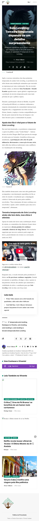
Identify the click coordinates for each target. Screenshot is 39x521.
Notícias (30, 399)
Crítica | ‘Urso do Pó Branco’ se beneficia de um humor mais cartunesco (18, 405)
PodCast (16, 476)
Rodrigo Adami (8, 411)
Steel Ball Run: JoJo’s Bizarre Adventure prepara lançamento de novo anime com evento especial (19, 307)
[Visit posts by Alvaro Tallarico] (4, 347)
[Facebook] (22, 346)
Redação (6, 449)
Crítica (22, 399)
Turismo (7, 476)
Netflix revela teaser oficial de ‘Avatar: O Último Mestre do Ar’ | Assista (18, 443)
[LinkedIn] (33, 346)
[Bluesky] (36, 346)
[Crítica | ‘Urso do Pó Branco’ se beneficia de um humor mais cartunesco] (19, 389)
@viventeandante (10, 267)
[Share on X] (17, 67)
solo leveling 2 (7, 328)
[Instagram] (30, 346)
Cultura (25, 23)
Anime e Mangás (16, 23)
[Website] (20, 346)
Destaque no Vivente (9, 325)
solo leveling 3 (18, 328)
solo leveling (22, 325)
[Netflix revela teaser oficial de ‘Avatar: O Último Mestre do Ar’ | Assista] (19, 427)
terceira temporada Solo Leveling (14, 331)
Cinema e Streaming (11, 399)
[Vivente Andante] (8, 2)
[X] (25, 346)
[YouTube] (28, 346)
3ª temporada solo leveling (17, 322)
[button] (4, 2)
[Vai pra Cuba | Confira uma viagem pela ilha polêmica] (19, 466)
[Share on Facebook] (13, 67)
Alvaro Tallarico (20, 59)
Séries (15, 437)
